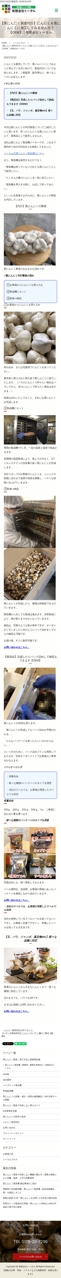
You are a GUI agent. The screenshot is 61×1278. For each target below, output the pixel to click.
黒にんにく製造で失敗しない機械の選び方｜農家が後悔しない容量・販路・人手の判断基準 (30, 1176)
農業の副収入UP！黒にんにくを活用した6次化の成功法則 (30, 1198)
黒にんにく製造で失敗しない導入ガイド (21, 1105)
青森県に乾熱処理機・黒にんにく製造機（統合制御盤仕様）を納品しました (29, 1190)
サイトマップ (9, 1138)
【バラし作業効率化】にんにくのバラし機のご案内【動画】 (27, 1034)
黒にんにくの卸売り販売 (14, 1116)
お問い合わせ (9, 1127)
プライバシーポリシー (13, 1133)
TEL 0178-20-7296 (30, 1241)
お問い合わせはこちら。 (17, 647)
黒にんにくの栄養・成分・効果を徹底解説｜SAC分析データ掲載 (30, 1098)
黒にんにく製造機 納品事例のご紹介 (20, 1183)
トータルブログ (19, 43)
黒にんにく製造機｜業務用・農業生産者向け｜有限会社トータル (30, 1066)
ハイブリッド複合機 (12, 1085)
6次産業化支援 (10, 1111)
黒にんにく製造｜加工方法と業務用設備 (21, 1059)
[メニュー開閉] (56, 10)
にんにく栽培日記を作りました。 (19, 1030)
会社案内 (7, 1079)
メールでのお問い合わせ (30, 1256)
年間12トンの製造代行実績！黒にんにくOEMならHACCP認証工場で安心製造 (29, 1205)
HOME (4, 43)
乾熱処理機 (8, 1091)
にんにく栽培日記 (11, 1122)
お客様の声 (8, 1154)
